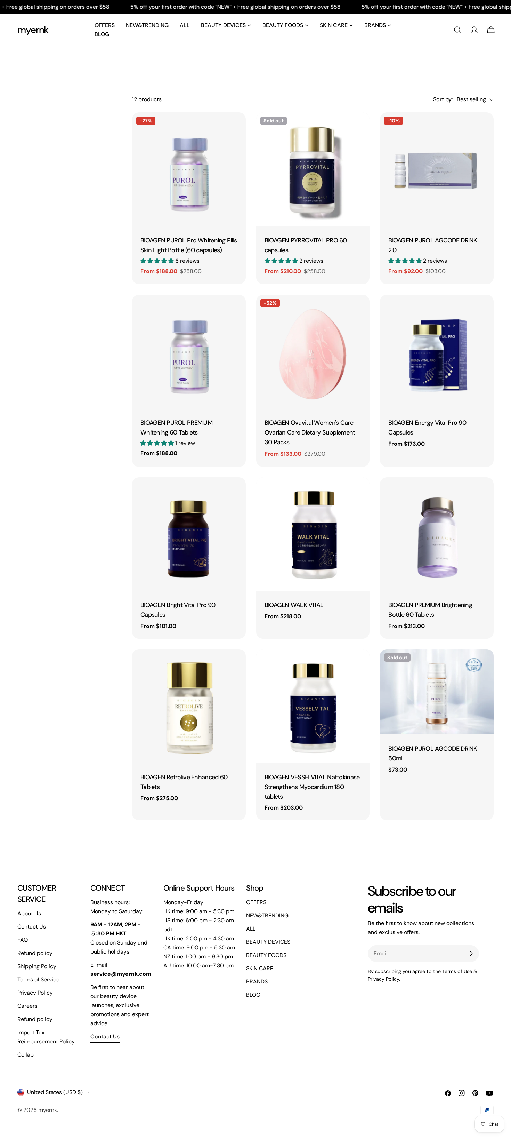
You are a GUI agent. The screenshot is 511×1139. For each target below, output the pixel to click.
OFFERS (256, 902)
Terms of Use (457, 971)
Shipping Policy (36, 966)
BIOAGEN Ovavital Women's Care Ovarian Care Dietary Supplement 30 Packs (310, 432)
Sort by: (443, 99)
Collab (25, 1054)
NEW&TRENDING (267, 915)
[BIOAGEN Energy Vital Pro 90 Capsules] (437, 351)
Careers (27, 1006)
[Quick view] (235, 127)
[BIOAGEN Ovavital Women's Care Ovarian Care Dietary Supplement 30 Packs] (313, 351)
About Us (29, 913)
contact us (105, 1036)
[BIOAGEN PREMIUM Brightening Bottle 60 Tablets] (437, 534)
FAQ (22, 939)
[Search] (457, 30)
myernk (33, 29)
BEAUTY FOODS (266, 955)
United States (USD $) (55, 1092)
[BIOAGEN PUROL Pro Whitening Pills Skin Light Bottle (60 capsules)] (189, 169)
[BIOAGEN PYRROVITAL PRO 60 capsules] (313, 169)
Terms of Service (38, 979)
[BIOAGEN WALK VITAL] (313, 534)
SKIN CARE (259, 968)
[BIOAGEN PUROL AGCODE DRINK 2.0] (437, 169)
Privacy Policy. (384, 979)
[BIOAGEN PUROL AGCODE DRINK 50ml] (437, 691)
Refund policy (34, 953)
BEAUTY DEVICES (268, 942)
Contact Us (31, 926)
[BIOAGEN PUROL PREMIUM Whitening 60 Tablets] (189, 351)
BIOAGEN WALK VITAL (294, 605)
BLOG (253, 994)
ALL (251, 928)
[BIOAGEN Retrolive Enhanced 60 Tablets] (189, 706)
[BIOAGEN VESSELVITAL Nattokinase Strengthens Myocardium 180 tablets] (313, 706)
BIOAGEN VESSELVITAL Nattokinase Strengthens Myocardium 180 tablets (312, 787)
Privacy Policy (35, 992)
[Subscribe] (471, 953)
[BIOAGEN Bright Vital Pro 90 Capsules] (189, 534)
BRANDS (257, 981)
